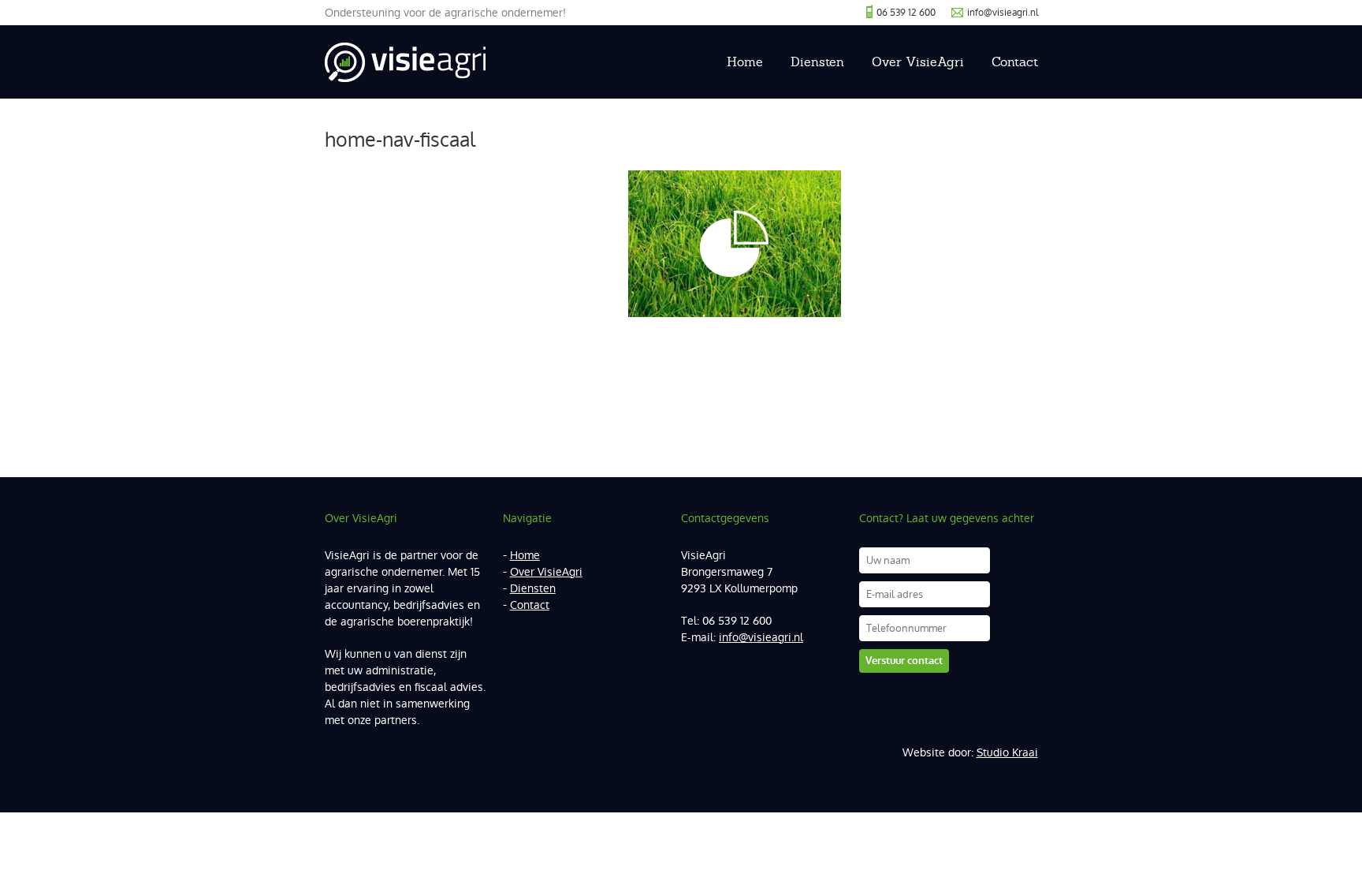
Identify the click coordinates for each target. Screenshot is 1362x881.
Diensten (817, 62)
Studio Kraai (1007, 752)
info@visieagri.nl (1002, 12)
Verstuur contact (904, 661)
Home (745, 62)
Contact (1015, 62)
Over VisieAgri (918, 62)
